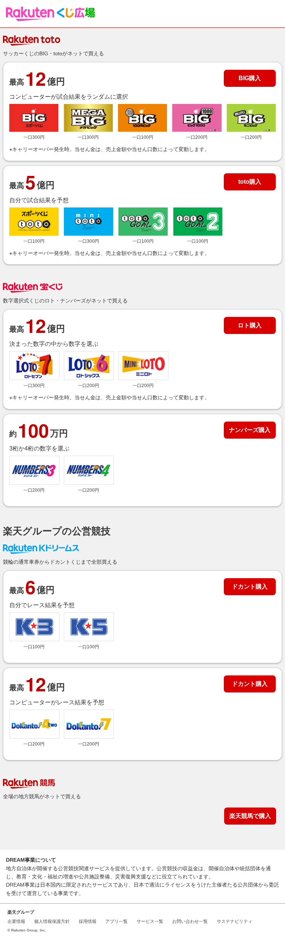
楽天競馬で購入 (250, 816)
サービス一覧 (150, 921)
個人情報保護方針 (52, 921)
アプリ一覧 (116, 921)
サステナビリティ (234, 921)
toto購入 (249, 181)
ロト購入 (250, 325)
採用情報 (87, 921)
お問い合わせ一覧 (190, 921)
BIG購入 (250, 78)
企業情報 (16, 921)
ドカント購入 (250, 586)
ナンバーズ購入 (250, 430)
